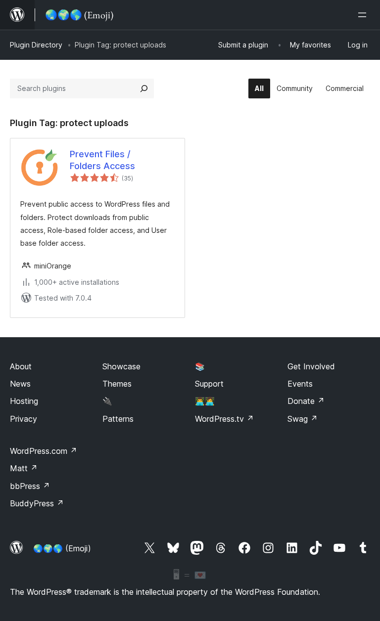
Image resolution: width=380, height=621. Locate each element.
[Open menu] (364, 15)
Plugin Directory (36, 45)
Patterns (118, 419)
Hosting (24, 401)
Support (209, 384)
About (21, 366)
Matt (24, 468)
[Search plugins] (144, 88)
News (20, 384)
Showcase (121, 366)
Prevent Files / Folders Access (102, 160)
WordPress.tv (224, 419)
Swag (302, 419)
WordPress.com (43, 451)
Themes (117, 384)
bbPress (30, 486)
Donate (306, 401)
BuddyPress (37, 503)
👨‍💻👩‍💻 (205, 401)
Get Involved (311, 366)
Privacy (23, 419)
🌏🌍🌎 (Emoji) (62, 548)
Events (300, 384)
